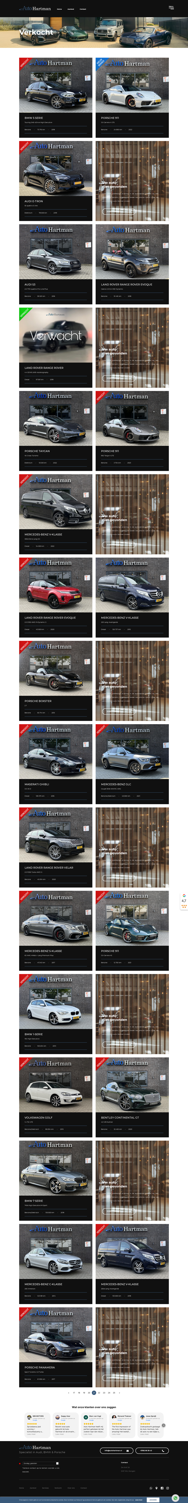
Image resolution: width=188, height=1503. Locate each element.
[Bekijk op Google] (29, 1417)
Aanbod (71, 9)
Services (45, 1488)
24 (109, 1393)
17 (74, 1393)
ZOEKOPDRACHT (113, 211)
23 (104, 1393)
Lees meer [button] (31, 1434)
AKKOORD (153, 1500)
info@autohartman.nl (113, 1450)
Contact (83, 9)
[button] (24, 1425)
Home (59, 9)
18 (79, 1393)
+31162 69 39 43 (146, 1450)
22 (99, 1393)
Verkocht (58, 1488)
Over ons (71, 1488)
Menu (171, 6)
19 (84, 1393)
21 (94, 1393)
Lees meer (138, 1500)
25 (114, 1393)
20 (89, 1393)
